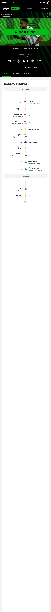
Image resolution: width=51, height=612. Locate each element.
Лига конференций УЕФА (5, 8)
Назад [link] (7, 14)
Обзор (6, 73)
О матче (25, 73)
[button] (44, 8)
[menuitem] (17, 8)
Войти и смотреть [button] (27, 32)
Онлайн (15, 73)
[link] (15, 8)
